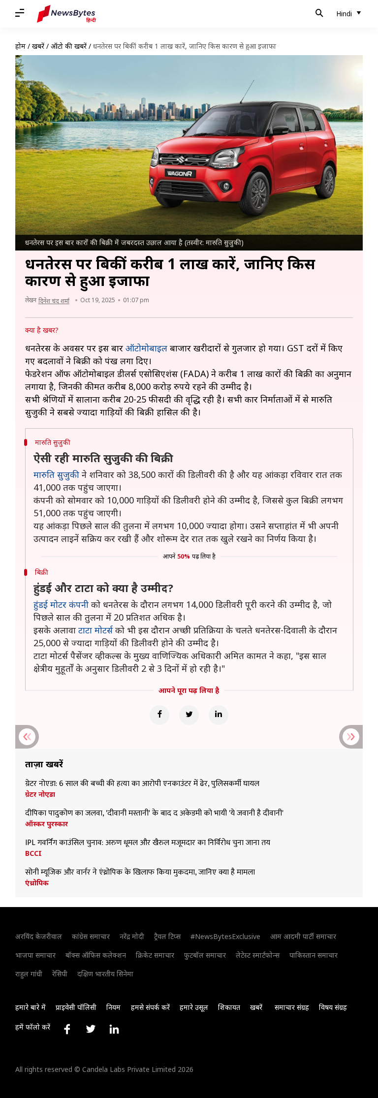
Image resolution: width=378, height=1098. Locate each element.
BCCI (33, 853)
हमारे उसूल (194, 1007)
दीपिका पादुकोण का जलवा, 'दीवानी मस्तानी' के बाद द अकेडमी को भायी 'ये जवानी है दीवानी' (155, 813)
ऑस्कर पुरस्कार (46, 823)
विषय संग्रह (333, 1007)
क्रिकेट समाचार (155, 955)
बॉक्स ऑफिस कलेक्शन (95, 955)
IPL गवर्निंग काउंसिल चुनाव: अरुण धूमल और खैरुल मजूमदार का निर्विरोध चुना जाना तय (147, 843)
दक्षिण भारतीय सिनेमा (105, 973)
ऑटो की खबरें (69, 46)
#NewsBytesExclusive (225, 936)
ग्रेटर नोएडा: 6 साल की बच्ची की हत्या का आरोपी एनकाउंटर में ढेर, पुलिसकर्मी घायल (142, 784)
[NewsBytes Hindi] (66, 14)
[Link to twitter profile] (90, 1029)
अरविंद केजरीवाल (38, 936)
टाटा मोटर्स (95, 630)
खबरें (38, 46)
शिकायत (229, 1007)
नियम (113, 1007)
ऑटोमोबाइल (146, 348)
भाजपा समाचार (35, 955)
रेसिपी (59, 973)
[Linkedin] (218, 715)
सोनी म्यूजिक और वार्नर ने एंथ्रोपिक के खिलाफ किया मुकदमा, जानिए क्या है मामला (140, 873)
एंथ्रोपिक (37, 882)
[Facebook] (159, 715)
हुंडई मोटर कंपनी (61, 604)
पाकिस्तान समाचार (313, 955)
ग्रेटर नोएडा (40, 794)
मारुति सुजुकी (56, 474)
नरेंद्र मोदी (132, 936)
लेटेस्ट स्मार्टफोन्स (258, 955)
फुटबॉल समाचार (205, 955)
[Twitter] (189, 715)
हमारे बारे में (30, 1007)
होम (20, 46)
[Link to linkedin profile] (114, 1029)
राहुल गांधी (28, 973)
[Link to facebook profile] (67, 1029)
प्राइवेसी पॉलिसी (76, 1007)
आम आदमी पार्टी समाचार (303, 936)
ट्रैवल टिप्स (167, 936)
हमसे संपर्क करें (150, 1007)
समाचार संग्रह (292, 1007)
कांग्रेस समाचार (91, 936)
